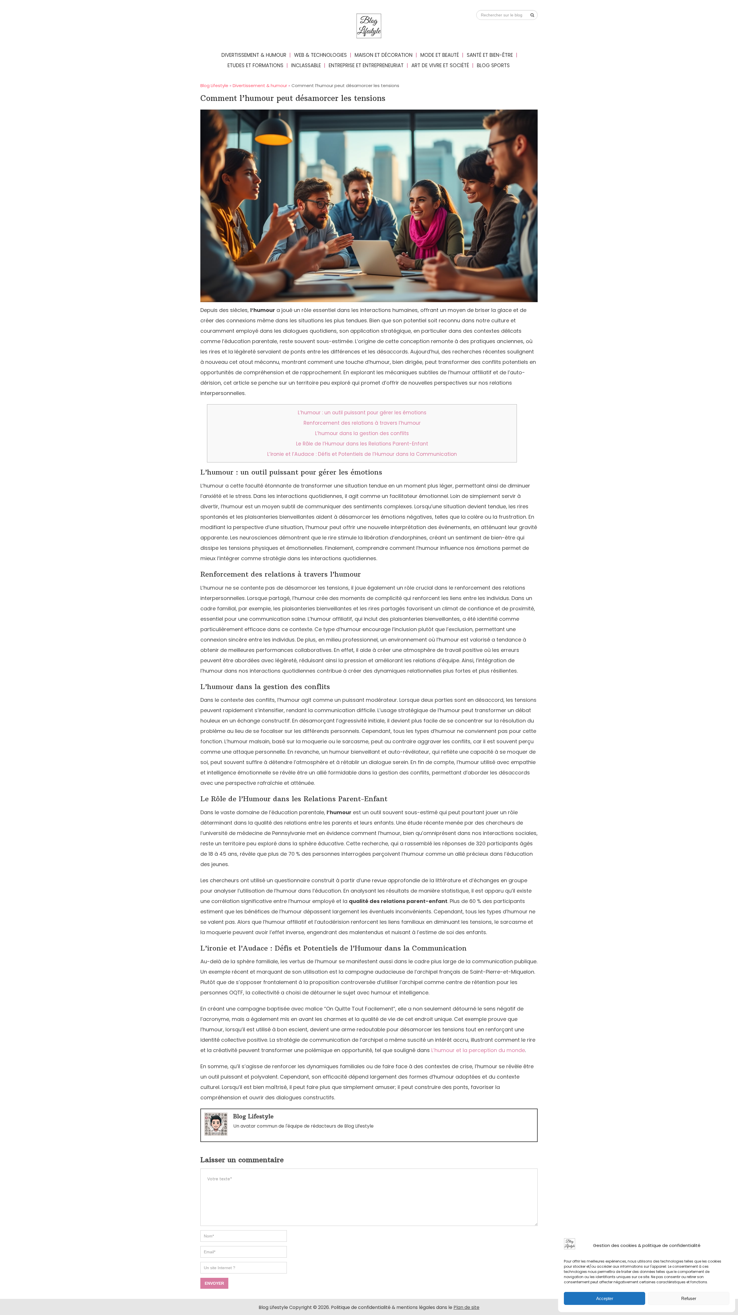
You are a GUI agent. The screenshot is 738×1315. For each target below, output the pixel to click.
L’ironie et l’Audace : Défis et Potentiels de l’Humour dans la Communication (362, 454)
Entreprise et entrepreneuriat (366, 65)
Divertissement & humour (253, 55)
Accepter (604, 1298)
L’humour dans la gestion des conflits (362, 433)
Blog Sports (493, 65)
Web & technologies (320, 55)
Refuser (688, 1298)
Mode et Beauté (439, 55)
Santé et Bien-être (490, 55)
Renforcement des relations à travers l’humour (362, 422)
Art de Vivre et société (440, 65)
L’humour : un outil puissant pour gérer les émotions (362, 412)
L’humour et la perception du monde (478, 1050)
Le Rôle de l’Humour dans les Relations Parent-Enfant (362, 443)
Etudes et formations (255, 65)
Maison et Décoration (384, 55)
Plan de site (466, 1307)
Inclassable (306, 65)
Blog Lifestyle (253, 1116)
